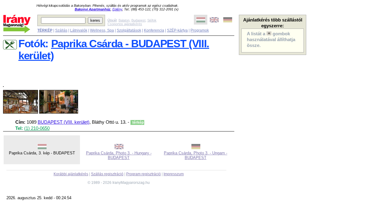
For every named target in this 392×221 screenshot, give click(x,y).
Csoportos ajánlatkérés (124, 24)
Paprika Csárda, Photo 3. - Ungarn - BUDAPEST (195, 155)
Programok (199, 30)
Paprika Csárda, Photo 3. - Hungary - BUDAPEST (119, 155)
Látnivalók (78, 30)
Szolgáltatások (129, 30)
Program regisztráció (143, 174)
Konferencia (154, 30)
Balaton (124, 20)
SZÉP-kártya (177, 30)
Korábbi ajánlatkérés (71, 174)
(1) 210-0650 (37, 128)
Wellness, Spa (102, 30)
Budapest (138, 20)
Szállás (61, 30)
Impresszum (174, 174)
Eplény (117, 9)
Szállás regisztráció (107, 174)
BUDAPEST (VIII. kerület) (63, 122)
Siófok (151, 20)
